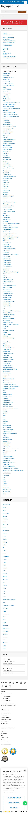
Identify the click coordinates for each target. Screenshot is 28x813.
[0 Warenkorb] (21, 6)
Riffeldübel (6, 97)
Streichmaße (6, 231)
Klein (4, 582)
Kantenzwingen (7, 303)
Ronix (4, 619)
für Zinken (6, 270)
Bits (4, 283)
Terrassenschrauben (8, 106)
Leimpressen (6, 309)
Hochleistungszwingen (9, 301)
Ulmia (4, 645)
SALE (4, 493)
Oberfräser (6, 381)
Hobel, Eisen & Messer (9, 211)
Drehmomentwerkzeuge (9, 285)
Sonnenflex (6, 628)
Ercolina (5, 539)
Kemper (5, 573)
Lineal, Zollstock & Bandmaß (10, 227)
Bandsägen (6, 163)
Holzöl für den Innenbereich (10, 114)
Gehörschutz (6, 81)
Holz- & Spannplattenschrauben (11, 102)
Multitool (5, 155)
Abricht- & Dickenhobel (9, 143)
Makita (5, 483)
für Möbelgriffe (7, 260)
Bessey (5, 516)
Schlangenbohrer (7, 361)
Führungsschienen (8, 167)
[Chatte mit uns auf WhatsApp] (25, 803)
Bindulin (5, 519)
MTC (4, 602)
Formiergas (6, 186)
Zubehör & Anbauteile (9, 466)
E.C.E (4, 527)
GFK (4, 416)
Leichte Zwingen (7, 307)
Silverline (5, 625)
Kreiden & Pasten (7, 225)
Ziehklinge (6, 221)
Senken (5, 410)
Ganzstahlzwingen (8, 293)
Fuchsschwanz (7, 242)
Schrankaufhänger (8, 429)
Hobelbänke (6, 464)
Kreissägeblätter (7, 394)
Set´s (4, 328)
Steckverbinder (7, 99)
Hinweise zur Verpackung (6, 742)
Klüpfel (5, 276)
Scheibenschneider (8, 359)
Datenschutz (4, 733)
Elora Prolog (6, 488)
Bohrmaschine (7, 130)
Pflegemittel (6, 120)
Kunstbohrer (6, 351)
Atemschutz (6, 75)
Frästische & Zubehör (8, 379)
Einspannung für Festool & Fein (11, 386)
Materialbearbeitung (8, 338)
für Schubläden (7, 264)
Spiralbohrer (6, 363)
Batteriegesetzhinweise (6, 744)
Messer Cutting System (9, 599)
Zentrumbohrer (7, 373)
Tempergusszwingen (8, 318)
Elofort (5, 533)
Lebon (4, 594)
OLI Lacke (5, 608)
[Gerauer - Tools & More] (7, 6)
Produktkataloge (7, 492)
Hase (4, 562)
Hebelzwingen (7, 299)
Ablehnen (14, 808)
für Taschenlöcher (8, 266)
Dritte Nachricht (7, 666)
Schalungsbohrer (7, 357)
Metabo (5, 485)
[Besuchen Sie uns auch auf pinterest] (21, 682)
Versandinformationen (6, 719)
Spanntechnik (6, 171)
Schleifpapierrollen (8, 402)
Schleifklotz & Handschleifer (10, 408)
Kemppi (5, 576)
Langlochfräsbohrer (8, 353)
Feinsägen (5, 241)
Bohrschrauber (7, 165)
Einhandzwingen (7, 291)
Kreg (4, 588)
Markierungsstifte (7, 229)
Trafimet (5, 643)
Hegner (5, 568)
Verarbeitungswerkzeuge (9, 126)
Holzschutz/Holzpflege (9, 112)
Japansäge (6, 252)
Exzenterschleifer (7, 147)
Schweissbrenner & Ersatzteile (11, 449)
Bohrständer (6, 375)
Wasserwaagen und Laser (10, 233)
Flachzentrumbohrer (8, 347)
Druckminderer (7, 174)
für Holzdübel (6, 256)
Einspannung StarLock (9, 388)
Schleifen (5, 398)
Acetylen (5, 180)
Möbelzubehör (7, 427)
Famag (5, 542)
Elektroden (6, 441)
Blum (4, 522)
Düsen (5, 435)
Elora (4, 536)
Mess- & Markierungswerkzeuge (11, 223)
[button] (25, 2)
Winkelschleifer (7, 159)
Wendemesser (7, 219)
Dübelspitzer (6, 346)
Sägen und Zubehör (8, 239)
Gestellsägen (6, 250)
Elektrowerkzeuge (7, 141)
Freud (4, 550)
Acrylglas (5, 412)
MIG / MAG (6, 445)
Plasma (5, 452)
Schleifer (5, 137)
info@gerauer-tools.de (11, 705)
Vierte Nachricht (7, 668)
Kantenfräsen (6, 151)
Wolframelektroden (8, 456)
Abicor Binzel (6, 504)
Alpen (4, 510)
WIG (4, 454)
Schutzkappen (7, 316)
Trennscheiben (7, 425)
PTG (4, 617)
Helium (5, 188)
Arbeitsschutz (6, 73)
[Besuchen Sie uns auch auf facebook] (9, 682)
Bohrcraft (5, 525)
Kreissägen (6, 153)
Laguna (5, 591)
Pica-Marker (6, 614)
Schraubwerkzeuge (8, 281)
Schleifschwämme (8, 406)
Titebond (5, 637)
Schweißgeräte (7, 443)
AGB (2, 735)
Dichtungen (6, 204)
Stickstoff (5, 194)
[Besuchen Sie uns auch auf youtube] (17, 682)
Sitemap (3, 739)
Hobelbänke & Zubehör (9, 462)
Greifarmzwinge (7, 297)
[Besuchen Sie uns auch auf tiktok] (2, 686)
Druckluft (5, 184)
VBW (4, 648)
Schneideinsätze (7, 439)
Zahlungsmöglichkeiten (6, 717)
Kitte (4, 118)
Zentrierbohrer (7, 371)
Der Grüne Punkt (4, 723)
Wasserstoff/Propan (8, 196)
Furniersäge (6, 244)
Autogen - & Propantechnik (10, 433)
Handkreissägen (7, 149)
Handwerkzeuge (7, 207)
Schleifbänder (6, 400)
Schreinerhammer (8, 279)
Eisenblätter (6, 475)
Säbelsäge (5, 136)
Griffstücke (6, 437)
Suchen (22, 12)
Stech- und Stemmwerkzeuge (10, 324)
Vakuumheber (6, 157)
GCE (4, 553)
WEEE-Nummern (4, 721)
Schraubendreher (7, 287)
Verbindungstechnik (8, 206)
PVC (4, 419)
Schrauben (6, 101)
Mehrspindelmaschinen (9, 169)
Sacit (4, 622)
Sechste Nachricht (8, 673)
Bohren (5, 340)
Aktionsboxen (6, 274)
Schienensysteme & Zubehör (10, 468)
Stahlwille (5, 631)
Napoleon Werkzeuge (8, 605)
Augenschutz (6, 79)
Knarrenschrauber (8, 132)
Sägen (4, 392)
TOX (4, 640)
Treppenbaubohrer (8, 367)
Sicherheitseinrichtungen (9, 202)
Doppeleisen (6, 217)
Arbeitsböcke (6, 460)
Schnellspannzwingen (9, 314)
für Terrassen (6, 268)
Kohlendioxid (6, 190)
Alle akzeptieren (14, 798)
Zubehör (5, 161)
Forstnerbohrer (7, 349)
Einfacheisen (6, 215)
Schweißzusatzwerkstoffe (9, 451)
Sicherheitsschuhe (8, 83)
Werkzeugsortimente (8, 330)
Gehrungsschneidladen (9, 248)
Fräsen (5, 377)
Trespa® (5, 421)
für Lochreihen (7, 258)
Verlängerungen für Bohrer (10, 369)
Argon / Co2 (6, 182)
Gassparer (6, 200)
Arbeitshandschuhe (8, 77)
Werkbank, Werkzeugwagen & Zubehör (13, 470)
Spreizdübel (6, 91)
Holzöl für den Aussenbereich (11, 116)
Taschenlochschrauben (9, 104)
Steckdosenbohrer (8, 365)
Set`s (4, 390)
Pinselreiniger (6, 122)
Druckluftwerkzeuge (8, 128)
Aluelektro (5, 513)
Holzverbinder (7, 93)
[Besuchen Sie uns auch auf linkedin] (10, 686)
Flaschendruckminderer (9, 176)
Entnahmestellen (7, 178)
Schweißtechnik (7, 431)
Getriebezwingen (7, 295)
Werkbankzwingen (8, 322)
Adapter (5, 344)
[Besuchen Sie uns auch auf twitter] (13, 682)
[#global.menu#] (25, 6)
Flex (4, 479)
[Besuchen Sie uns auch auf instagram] (24, 682)
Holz (4, 417)
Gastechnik (6, 172)
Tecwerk (5, 634)
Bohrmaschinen (7, 145)
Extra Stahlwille (7, 490)
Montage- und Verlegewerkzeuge (11, 311)
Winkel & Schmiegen (8, 235)
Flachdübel (6, 95)
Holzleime (5, 110)
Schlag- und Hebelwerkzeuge (10, 272)
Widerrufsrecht (4, 737)
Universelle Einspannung (9, 384)
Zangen (5, 332)
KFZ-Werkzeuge (7, 334)
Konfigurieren (14, 803)
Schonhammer (7, 277)
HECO (4, 565)
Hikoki (4, 481)
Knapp (5, 585)
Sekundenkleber (7, 124)
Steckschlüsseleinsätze (9, 139)
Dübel (4, 87)
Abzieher (5, 336)
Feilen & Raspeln (7, 209)
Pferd (4, 611)
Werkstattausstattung (8, 458)
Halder (5, 559)
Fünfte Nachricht (7, 670)
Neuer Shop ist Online (9, 661)
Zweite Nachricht (7, 663)
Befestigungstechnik (8, 85)
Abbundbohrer (7, 342)
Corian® (5, 414)
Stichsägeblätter (7, 396)
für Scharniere (7, 262)
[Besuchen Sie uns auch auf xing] (6, 686)
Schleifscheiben (7, 404)
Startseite (3, 15)
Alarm (4, 507)
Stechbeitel (6, 326)
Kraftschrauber (7, 134)
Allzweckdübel (7, 89)
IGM (4, 571)
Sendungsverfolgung (5, 713)
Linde (4, 596)
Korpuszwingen (7, 305)
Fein (4, 477)
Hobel (4, 213)
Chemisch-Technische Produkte (11, 108)
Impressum (3, 731)
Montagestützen (7, 312)
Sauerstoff (5, 192)
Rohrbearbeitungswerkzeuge (10, 237)
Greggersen (6, 556)
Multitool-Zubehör (8, 382)
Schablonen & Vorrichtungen (10, 254)
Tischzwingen (6, 320)
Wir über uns (4, 715)
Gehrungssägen (7, 246)
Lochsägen (6, 355)
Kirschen (5, 579)
